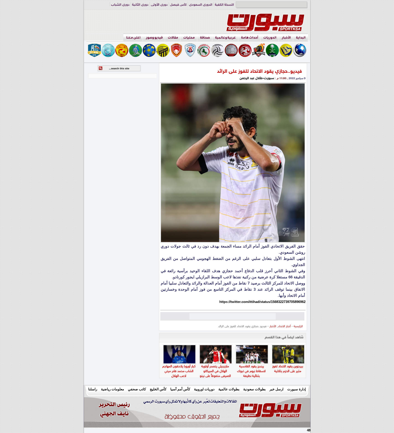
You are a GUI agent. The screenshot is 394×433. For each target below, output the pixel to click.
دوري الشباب (120, 5)
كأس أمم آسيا (180, 389)
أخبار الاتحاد (284, 326)
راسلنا (92, 389)
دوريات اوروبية (204, 389)
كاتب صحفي (137, 389)
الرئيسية (298, 326)
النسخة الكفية (224, 5)
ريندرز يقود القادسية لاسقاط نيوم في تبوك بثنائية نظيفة (251, 371)
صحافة (205, 37)
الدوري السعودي (200, 5)
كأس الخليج (158, 389)
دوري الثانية (140, 5)
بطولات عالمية (228, 389)
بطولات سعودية (254, 389)
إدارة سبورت (296, 389)
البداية (301, 37)
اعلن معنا (133, 37)
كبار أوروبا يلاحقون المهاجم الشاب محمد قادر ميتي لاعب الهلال (178, 371)
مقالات (173, 37)
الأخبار (286, 37)
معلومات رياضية (112, 389)
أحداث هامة (249, 37)
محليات (189, 37)
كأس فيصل (178, 5)
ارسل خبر (276, 389)
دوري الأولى (159, 5)
